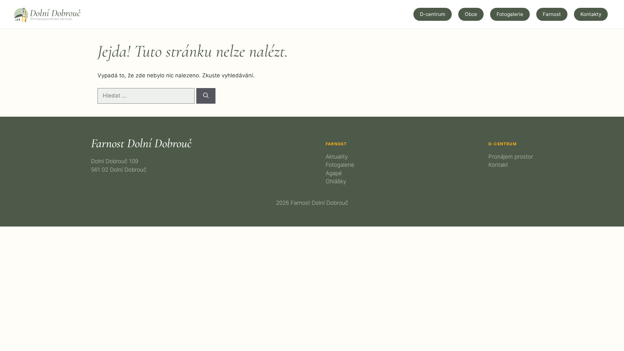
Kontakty (590, 14)
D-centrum (432, 14)
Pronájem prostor (510, 156)
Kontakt (498, 165)
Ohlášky (336, 181)
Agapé (334, 173)
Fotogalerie (510, 14)
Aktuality (337, 156)
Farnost (552, 14)
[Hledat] (205, 96)
